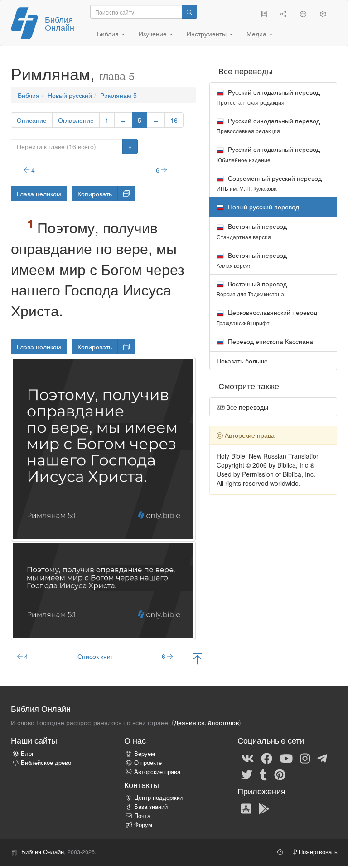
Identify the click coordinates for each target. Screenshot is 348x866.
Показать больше (242, 360)
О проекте (148, 763)
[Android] (264, 808)
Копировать (94, 193)
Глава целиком (39, 193)
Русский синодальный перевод (268, 96)
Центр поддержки (158, 797)
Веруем (144, 754)
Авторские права (157, 772)
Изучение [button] (154, 33)
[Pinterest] (279, 774)
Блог (27, 754)
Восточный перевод (252, 231)
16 (174, 120)
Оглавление (76, 120)
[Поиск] (189, 12)
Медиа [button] (257, 33)
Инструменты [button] (207, 33)
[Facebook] (266, 758)
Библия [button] (109, 33)
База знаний (151, 807)
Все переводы (246, 406)
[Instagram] (305, 758)
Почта (142, 816)
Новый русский (70, 95)
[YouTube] (286, 758)
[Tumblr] (263, 774)
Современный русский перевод (269, 183)
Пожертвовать (317, 852)
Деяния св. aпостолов (206, 722)
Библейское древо (46, 763)
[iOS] (246, 808)
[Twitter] (246, 774)
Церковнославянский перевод (267, 317)
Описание (32, 120)
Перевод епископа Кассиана (269, 341)
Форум (143, 825)
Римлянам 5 (118, 95)
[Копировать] (126, 193)
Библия (28, 95)
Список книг (95, 656)
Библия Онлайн (59, 23)
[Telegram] (322, 758)
